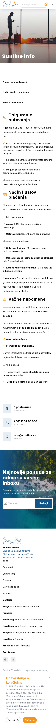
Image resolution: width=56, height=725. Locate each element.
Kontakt (7, 593)
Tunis (5, 560)
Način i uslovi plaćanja (16, 92)
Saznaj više (13, 720)
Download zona (11, 586)
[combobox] (34, 5)
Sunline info (9, 573)
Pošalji (43, 503)
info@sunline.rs (25, 435)
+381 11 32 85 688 (25, 421)
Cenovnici (8, 567)
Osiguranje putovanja (15, 82)
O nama (7, 580)
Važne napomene (13, 102)
